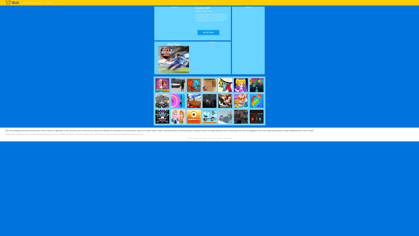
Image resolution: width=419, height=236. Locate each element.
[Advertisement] (173, 23)
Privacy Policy (203, 138)
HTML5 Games (207, 11)
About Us (190, 138)
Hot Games (27, 3)
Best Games (49, 3)
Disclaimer (219, 138)
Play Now (173, 44)
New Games (38, 3)
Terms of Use (211, 138)
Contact (196, 138)
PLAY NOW (208, 32)
